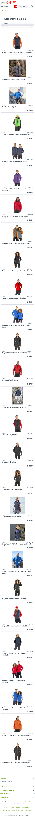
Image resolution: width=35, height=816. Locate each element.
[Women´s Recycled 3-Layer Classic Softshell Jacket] (17, 559)
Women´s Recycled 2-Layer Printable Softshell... (14, 681)
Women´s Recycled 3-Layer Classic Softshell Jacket (16, 572)
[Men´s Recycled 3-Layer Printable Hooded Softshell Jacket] (17, 751)
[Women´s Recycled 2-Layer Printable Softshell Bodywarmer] (17, 696)
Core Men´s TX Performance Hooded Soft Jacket (15, 217)
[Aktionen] (15, 6)
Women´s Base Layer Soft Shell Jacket (14, 161)
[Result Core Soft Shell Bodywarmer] (17, 505)
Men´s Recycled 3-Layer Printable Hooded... (16, 763)
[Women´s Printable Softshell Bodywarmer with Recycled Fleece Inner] (17, 122)
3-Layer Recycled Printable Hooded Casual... (16, 735)
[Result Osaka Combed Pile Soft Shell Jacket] (17, 395)
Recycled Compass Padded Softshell (14, 599)
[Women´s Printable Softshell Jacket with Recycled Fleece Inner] (17, 286)
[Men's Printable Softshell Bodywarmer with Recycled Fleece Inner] (17, 40)
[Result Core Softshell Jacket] (17, 450)
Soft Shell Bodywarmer (9, 435)
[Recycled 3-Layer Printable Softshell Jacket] (17, 341)
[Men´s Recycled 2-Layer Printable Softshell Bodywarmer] (17, 232)
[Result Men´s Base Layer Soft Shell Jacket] (17, 68)
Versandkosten (29, 801)
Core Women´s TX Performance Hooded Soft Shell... (16, 545)
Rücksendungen (26, 807)
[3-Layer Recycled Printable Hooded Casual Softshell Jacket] (17, 723)
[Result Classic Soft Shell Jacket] (17, 95)
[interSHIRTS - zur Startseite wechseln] (9, 2)
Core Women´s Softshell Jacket (12, 489)
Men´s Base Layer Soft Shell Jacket (13, 80)
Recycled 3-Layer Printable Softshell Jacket (16, 353)
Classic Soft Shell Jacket (10, 107)
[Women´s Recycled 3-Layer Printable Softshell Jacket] (17, 641)
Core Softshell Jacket (9, 462)
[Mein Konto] (28, 6)
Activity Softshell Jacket (10, 380)
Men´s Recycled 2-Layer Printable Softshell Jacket (16, 326)
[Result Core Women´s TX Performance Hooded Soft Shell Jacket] (17, 532)
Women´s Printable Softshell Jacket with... (16, 298)
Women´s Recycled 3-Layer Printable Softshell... (14, 654)
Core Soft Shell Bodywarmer (11, 517)
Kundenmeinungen (6, 781)
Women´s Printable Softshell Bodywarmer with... (16, 135)
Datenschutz (6, 810)
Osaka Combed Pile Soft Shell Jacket (14, 407)
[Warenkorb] (32, 6)
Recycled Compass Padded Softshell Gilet (15, 626)
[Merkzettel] (24, 6)
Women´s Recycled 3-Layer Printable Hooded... (17, 271)
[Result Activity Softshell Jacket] (17, 368)
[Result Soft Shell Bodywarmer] (17, 423)
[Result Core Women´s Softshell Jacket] (17, 477)
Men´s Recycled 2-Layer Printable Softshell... (17, 243)
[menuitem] (4, 6)
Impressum (28, 810)
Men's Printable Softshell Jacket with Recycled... (14, 189)
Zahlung (18, 807)
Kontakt (6, 807)
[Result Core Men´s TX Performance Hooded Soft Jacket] (17, 204)
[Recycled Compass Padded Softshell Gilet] (17, 614)
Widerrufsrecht (15, 810)
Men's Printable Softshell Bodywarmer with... (17, 52)
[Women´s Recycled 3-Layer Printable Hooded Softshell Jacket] (17, 259)
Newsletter (17, 813)
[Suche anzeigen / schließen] (19, 6)
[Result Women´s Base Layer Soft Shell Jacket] (17, 150)
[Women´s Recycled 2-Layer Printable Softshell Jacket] (17, 669)
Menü (6, 6)
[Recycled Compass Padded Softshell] (17, 587)
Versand (12, 807)
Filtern (5, 23)
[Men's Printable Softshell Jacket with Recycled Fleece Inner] (17, 177)
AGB (22, 810)
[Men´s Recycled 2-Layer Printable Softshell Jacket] (17, 314)
